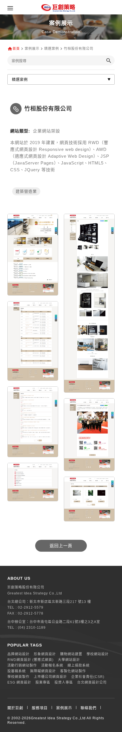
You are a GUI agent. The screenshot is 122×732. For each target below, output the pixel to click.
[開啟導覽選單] (10, 8)
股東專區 (42, 682)
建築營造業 (26, 191)
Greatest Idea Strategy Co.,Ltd (58, 718)
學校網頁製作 (18, 677)
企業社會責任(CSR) (87, 677)
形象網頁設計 (45, 654)
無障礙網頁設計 (43, 671)
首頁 (16, 49)
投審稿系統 (16, 671)
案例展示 (64, 708)
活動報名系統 (52, 665)
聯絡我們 (88, 708)
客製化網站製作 (73, 671)
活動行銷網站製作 (22, 665)
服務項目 (40, 708)
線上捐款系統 (79, 665)
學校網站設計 (98, 654)
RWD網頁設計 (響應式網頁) (30, 660)
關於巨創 (15, 708)
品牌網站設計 (18, 654)
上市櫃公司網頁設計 (50, 677)
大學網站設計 (69, 660)
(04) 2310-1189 (32, 628)
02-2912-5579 (30, 607)
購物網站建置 (71, 654)
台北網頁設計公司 (92, 682)
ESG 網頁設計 (19, 682)
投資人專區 (63, 682)
